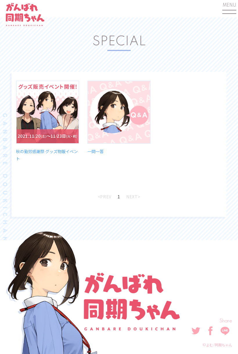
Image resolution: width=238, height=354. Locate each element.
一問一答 (95, 151)
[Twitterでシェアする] (196, 330)
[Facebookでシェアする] (210, 330)
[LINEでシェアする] (225, 330)
